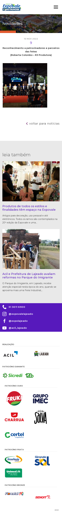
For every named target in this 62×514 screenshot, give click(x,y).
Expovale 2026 (11, 7)
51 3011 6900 (17, 306)
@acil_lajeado (18, 327)
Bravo (57, 510)
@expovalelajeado (21, 313)
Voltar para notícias (44, 123)
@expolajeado (18, 320)
